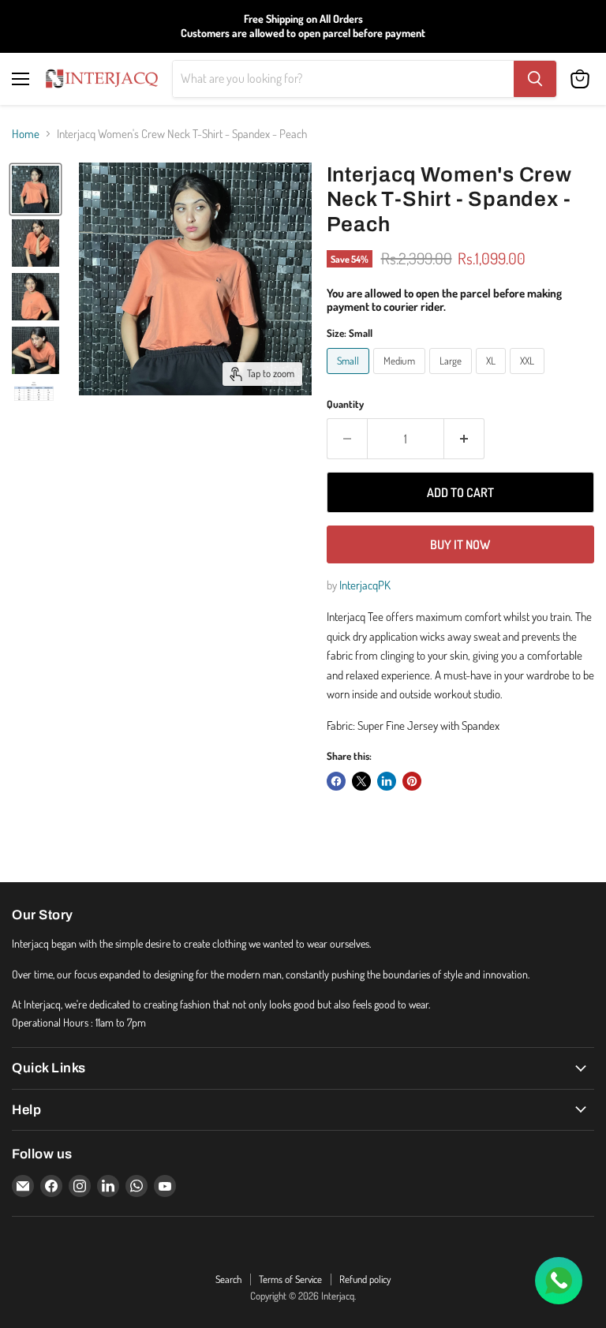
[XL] (493, 377)
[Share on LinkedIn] (386, 781)
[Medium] (401, 377)
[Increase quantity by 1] (464, 438)
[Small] (350, 377)
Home (25, 133)
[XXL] (529, 377)
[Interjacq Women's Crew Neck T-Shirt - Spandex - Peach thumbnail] (35, 189)
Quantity (345, 404)
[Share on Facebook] (336, 781)
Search (228, 1279)
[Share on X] (361, 781)
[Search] (535, 79)
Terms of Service (290, 1279)
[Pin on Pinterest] (411, 781)
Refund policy (365, 1279)
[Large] (452, 377)
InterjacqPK (365, 585)
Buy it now (460, 544)
